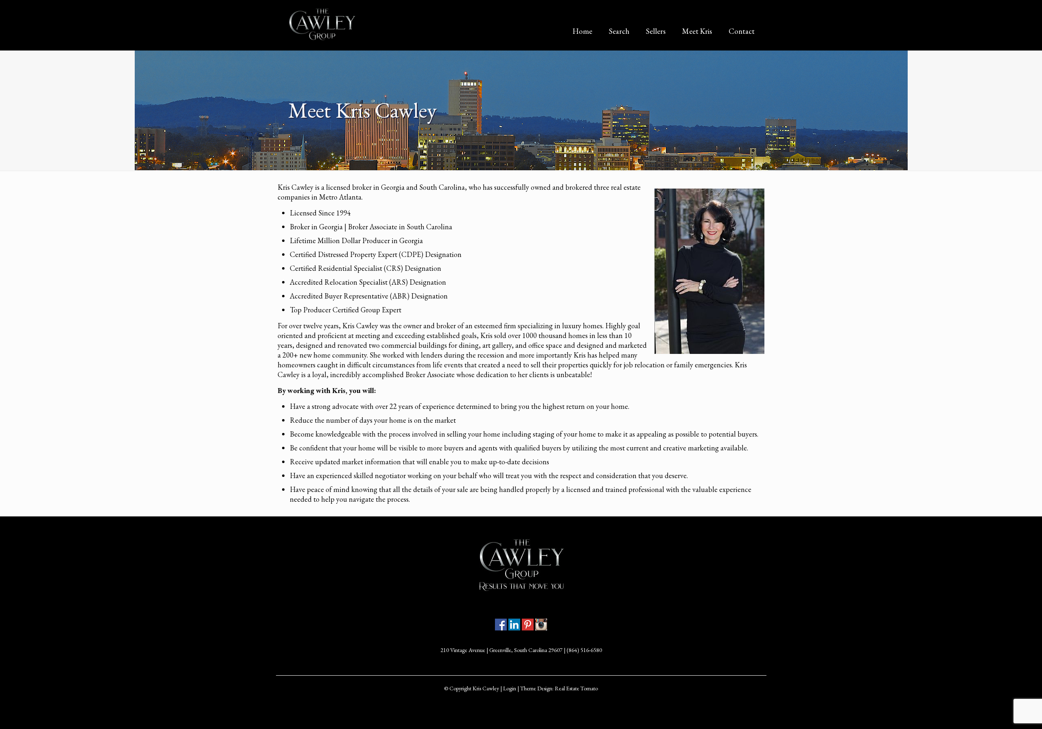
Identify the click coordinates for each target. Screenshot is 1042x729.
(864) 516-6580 (584, 650)
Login (509, 688)
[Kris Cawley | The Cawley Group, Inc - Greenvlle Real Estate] (322, 24)
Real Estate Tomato (576, 688)
